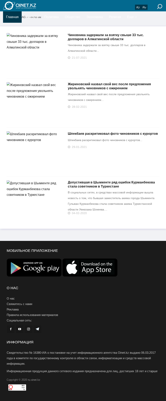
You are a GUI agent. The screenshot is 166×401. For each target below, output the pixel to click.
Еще (130, 17)
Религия (115, 17)
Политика (51, 17)
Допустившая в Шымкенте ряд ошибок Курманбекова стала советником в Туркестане (111, 184)
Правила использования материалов (32, 315)
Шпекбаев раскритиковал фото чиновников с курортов (113, 133)
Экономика (94, 17)
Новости (32, 17)
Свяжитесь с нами (19, 304)
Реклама (13, 309)
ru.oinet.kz (34, 379)
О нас (11, 298)
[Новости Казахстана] (28, 5)
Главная (12, 17)
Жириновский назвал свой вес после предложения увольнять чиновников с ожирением (109, 86)
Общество (72, 17)
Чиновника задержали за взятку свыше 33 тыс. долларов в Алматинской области (106, 37)
